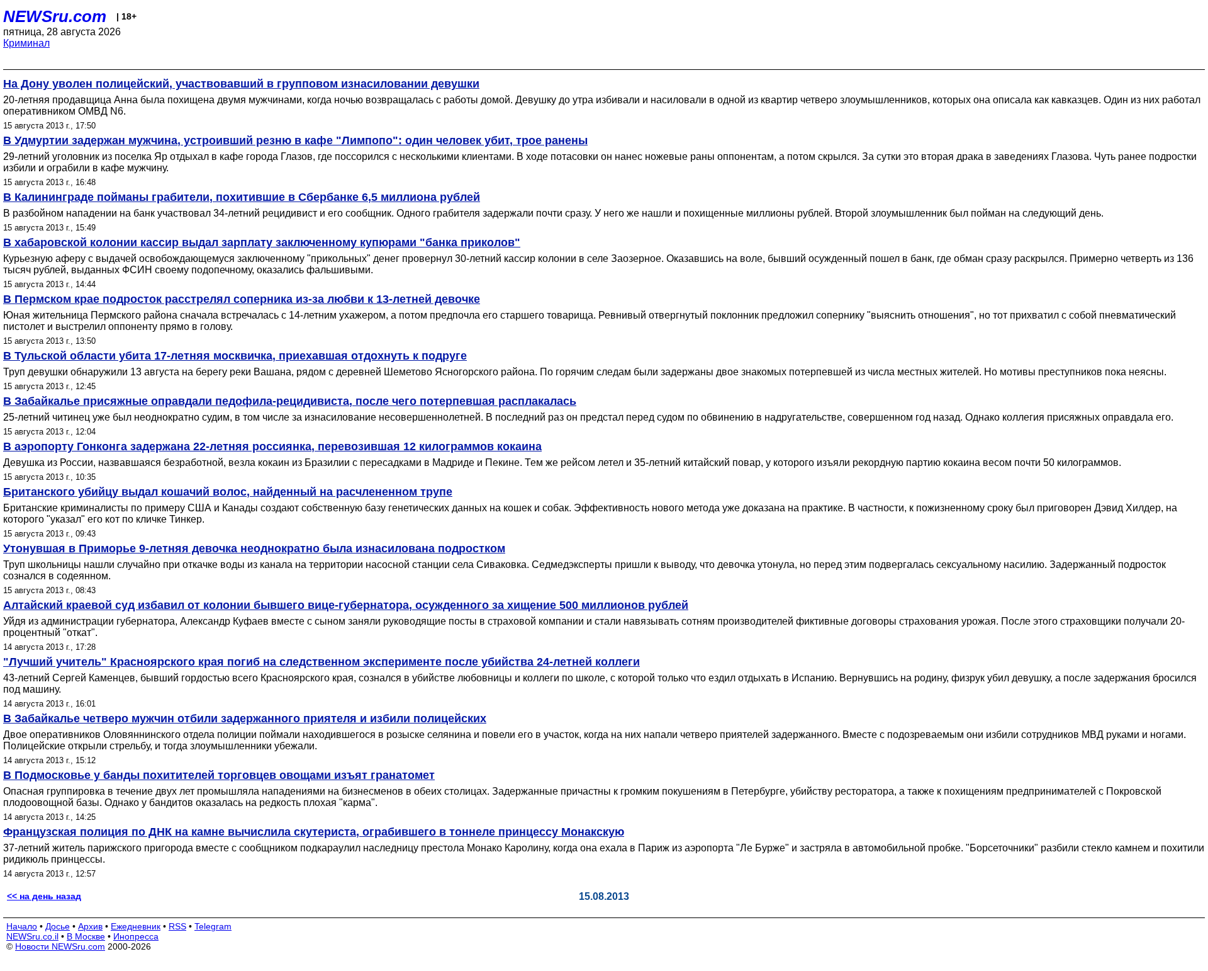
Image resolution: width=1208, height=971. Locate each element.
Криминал (26, 43)
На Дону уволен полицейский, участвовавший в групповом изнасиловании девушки (241, 83)
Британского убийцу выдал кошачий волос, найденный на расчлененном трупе (227, 492)
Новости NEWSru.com (60, 946)
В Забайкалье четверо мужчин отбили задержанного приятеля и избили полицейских (244, 718)
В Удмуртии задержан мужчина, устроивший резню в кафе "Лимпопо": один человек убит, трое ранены (295, 140)
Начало (21, 926)
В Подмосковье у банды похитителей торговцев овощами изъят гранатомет (219, 775)
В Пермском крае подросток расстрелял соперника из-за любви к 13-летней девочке (241, 299)
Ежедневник (135, 926)
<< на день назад (44, 896)
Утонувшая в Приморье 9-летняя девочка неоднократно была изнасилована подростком (254, 548)
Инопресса (136, 936)
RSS (177, 926)
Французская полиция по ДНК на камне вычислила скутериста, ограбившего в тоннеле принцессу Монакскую (313, 832)
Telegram (213, 926)
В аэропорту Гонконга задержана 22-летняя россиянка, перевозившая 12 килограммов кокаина (272, 446)
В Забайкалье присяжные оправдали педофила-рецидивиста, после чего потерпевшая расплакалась (289, 401)
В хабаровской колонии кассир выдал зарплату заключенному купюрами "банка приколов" (261, 242)
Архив (90, 926)
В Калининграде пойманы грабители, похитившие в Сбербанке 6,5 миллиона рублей (241, 197)
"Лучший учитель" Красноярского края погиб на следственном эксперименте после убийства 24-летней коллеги (321, 662)
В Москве (86, 936)
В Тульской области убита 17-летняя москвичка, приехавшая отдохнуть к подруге (235, 355)
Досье (57, 926)
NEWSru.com (54, 16)
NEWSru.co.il (32, 936)
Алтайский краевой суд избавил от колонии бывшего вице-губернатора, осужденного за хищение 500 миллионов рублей (345, 605)
